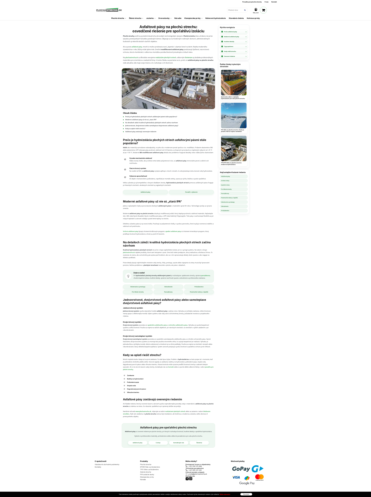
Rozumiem (246, 494)
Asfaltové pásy (145, 192)
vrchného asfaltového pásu (178, 325)
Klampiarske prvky (147, 477)
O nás (266, 2)
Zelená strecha (145, 472)
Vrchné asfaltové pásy (130, 231)
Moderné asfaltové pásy (231, 36)
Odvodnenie (168, 287)
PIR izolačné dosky (147, 474)
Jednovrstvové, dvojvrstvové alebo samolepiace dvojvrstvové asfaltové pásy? (151, 126)
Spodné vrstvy (225, 185)
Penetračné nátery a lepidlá (199, 292)
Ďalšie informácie (225, 494)
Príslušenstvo (198, 287)
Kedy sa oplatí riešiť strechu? (135, 129)
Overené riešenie (229, 56)
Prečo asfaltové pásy (230, 32)
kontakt (171, 367)
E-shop (158, 443)
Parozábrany (168, 292)
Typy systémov (228, 46)
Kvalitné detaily (229, 41)
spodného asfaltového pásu (157, 325)
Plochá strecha (145, 464)
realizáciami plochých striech (175, 411)
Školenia (199, 443)
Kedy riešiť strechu (230, 51)
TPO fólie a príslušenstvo (149, 469)
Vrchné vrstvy (225, 181)
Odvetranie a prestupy (137, 287)
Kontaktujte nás (178, 443)
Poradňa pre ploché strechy (252, 2)
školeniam (189, 57)
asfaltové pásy (136, 47)
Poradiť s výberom (191, 192)
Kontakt (274, 2)
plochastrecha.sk (131, 57)
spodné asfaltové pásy (173, 231)
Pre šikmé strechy (138, 292)
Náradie (143, 479)
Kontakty (98, 467)
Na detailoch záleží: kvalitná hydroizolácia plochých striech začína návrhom (151, 123)
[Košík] (263, 10)
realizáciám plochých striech (165, 57)
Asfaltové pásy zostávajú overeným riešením (140, 132)
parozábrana (205, 275)
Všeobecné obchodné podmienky (107, 464)
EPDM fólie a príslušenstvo (150, 467)
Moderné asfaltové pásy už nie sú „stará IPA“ (141, 120)
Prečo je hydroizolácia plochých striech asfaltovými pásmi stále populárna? (151, 117)
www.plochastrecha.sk (143, 411)
